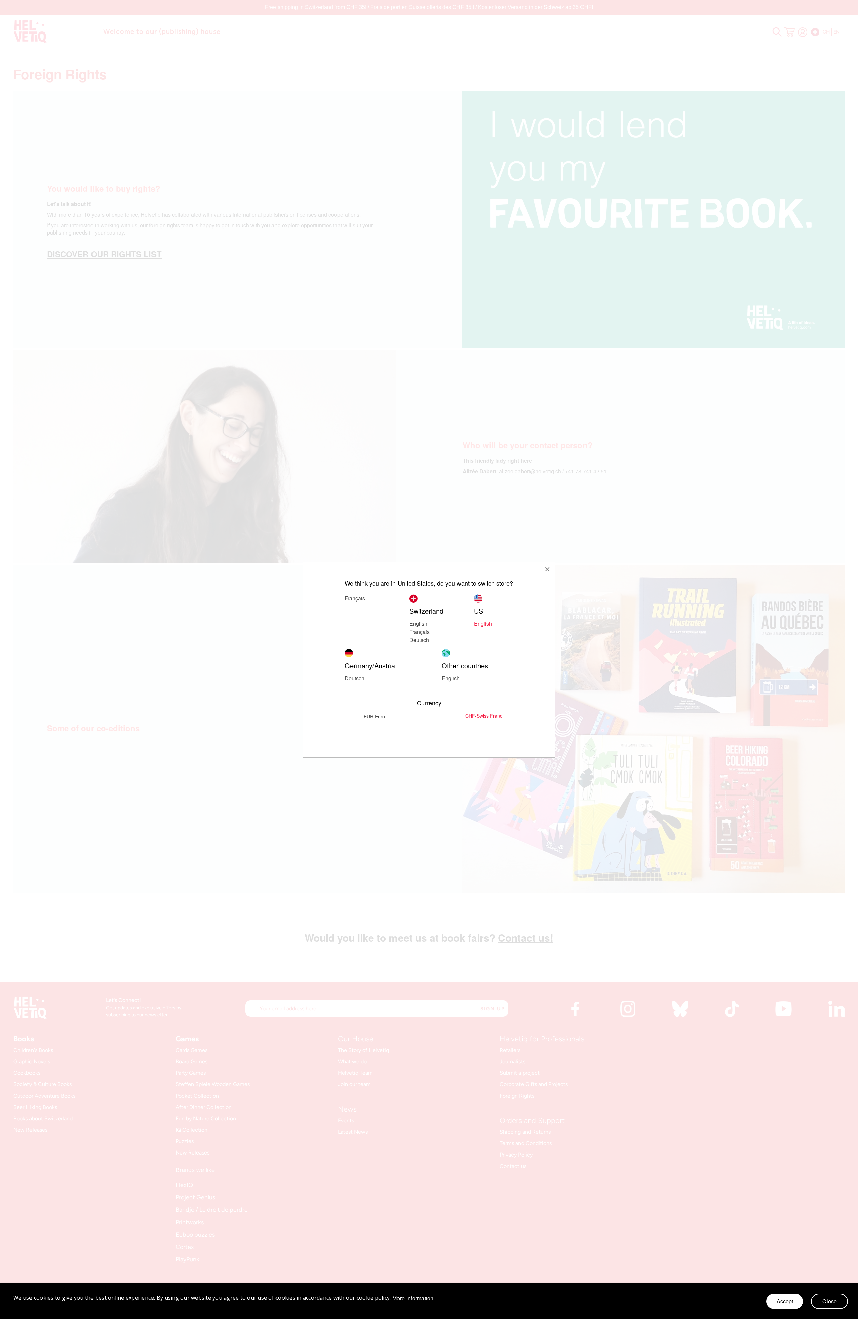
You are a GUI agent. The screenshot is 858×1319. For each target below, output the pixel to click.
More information (413, 1298)
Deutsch (419, 640)
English (418, 624)
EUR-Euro (374, 716)
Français (419, 632)
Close (829, 1301)
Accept (785, 1301)
